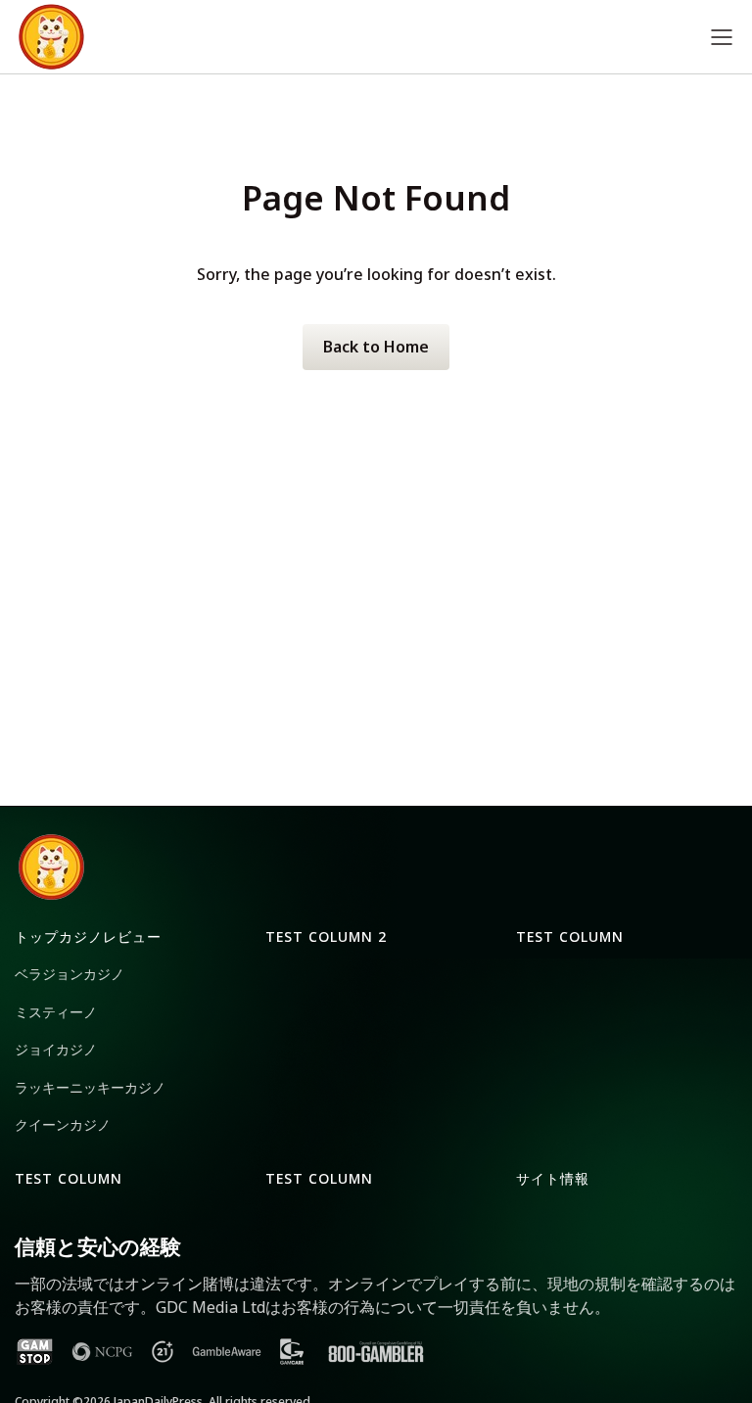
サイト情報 (552, 1178)
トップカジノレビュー (88, 936)
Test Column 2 (326, 936)
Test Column (570, 936)
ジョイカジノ (56, 1049)
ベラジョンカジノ (69, 973)
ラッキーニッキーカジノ (90, 1087)
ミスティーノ (56, 1012)
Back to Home (376, 346)
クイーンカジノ (63, 1124)
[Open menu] (721, 36)
